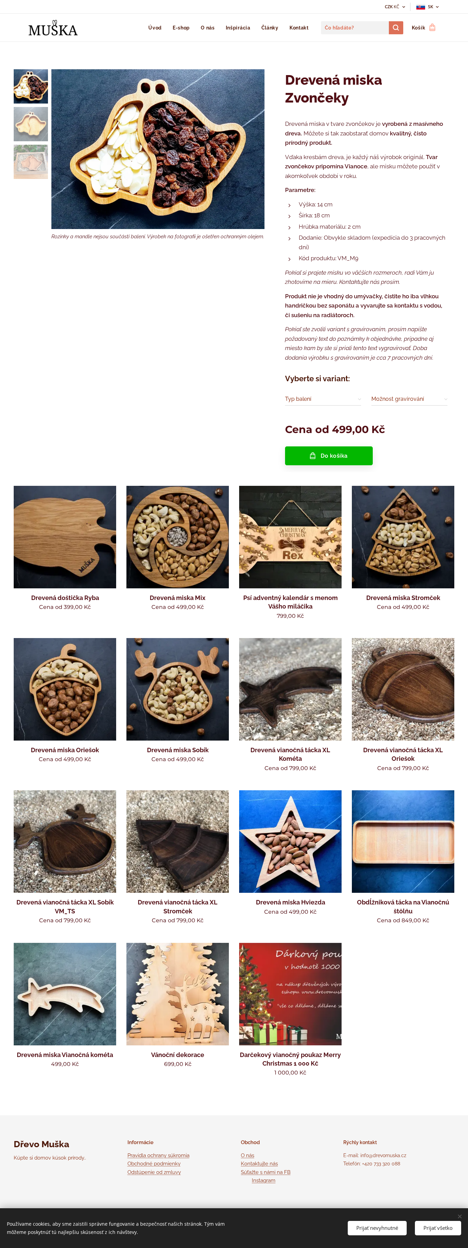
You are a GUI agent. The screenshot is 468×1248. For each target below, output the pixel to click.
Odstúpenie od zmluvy (154, 1172)
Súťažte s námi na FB (266, 1172)
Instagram (263, 1180)
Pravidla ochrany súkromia (158, 1155)
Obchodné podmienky (154, 1164)
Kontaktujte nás (259, 1164)
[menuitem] (157, 27)
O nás (247, 1155)
